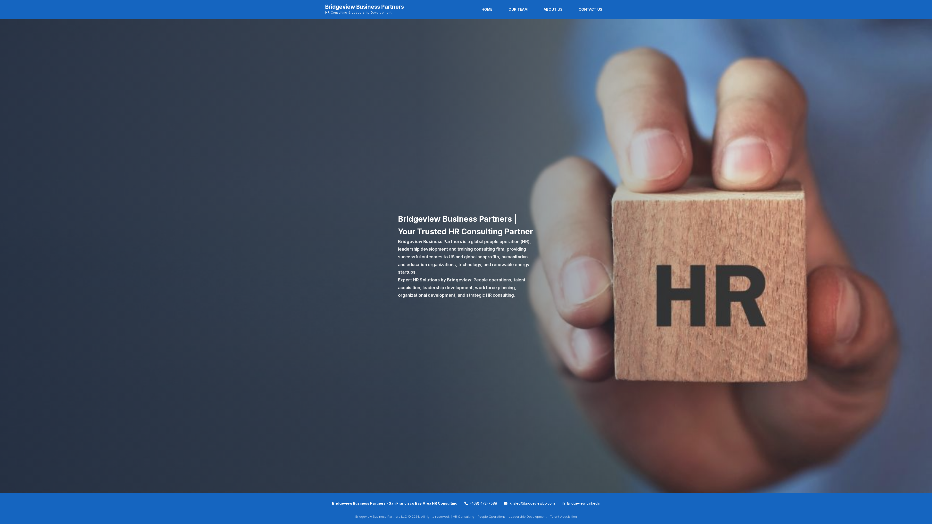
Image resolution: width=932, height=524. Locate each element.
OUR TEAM (518, 9)
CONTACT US (590, 9)
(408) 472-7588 (483, 503)
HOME (487, 9)
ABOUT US (553, 9)
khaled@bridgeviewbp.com (532, 503)
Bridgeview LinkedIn (583, 503)
